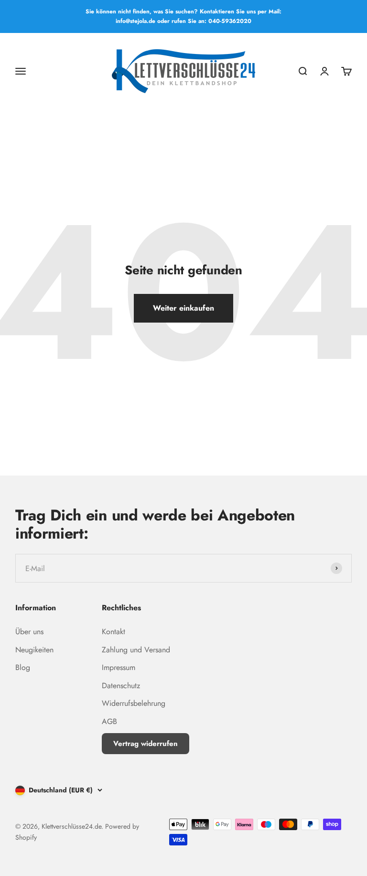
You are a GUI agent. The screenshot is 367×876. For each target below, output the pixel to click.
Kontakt (113, 631)
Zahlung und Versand (136, 649)
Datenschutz (121, 685)
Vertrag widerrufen (145, 743)
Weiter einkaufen (183, 308)
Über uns (29, 631)
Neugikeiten (34, 649)
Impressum (118, 667)
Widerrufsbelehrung (133, 703)
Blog (22, 667)
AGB (109, 721)
